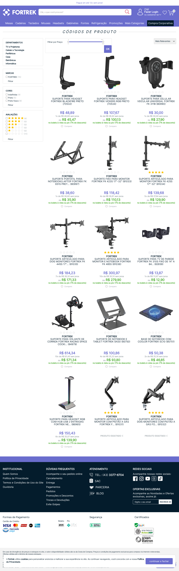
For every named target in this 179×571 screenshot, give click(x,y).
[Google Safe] (140, 525)
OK (108, 48)
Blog (100, 493)
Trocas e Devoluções (58, 500)
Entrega (50, 482)
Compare (68, 126)
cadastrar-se (153, 14)
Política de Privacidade (16, 478)
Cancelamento (54, 478)
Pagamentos (53, 487)
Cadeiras (20, 23)
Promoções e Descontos (59, 495)
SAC (98, 481)
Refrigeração (99, 23)
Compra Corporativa (160, 23)
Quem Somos (10, 474)
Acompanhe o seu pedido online (64, 474)
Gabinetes (72, 23)
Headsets (58, 23)
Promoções (116, 23)
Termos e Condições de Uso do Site (23, 482)
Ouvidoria (8, 487)
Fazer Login (151, 11)
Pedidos (50, 491)
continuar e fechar (159, 561)
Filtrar (10, 81)
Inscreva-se (165, 502)
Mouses (45, 23)
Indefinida (14, 94)
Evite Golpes (53, 504)
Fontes (85, 23)
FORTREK (14, 77)
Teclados (33, 23)
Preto (12, 97)
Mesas (9, 23)
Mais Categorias (134, 23)
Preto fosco (15, 101)
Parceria (102, 487)
